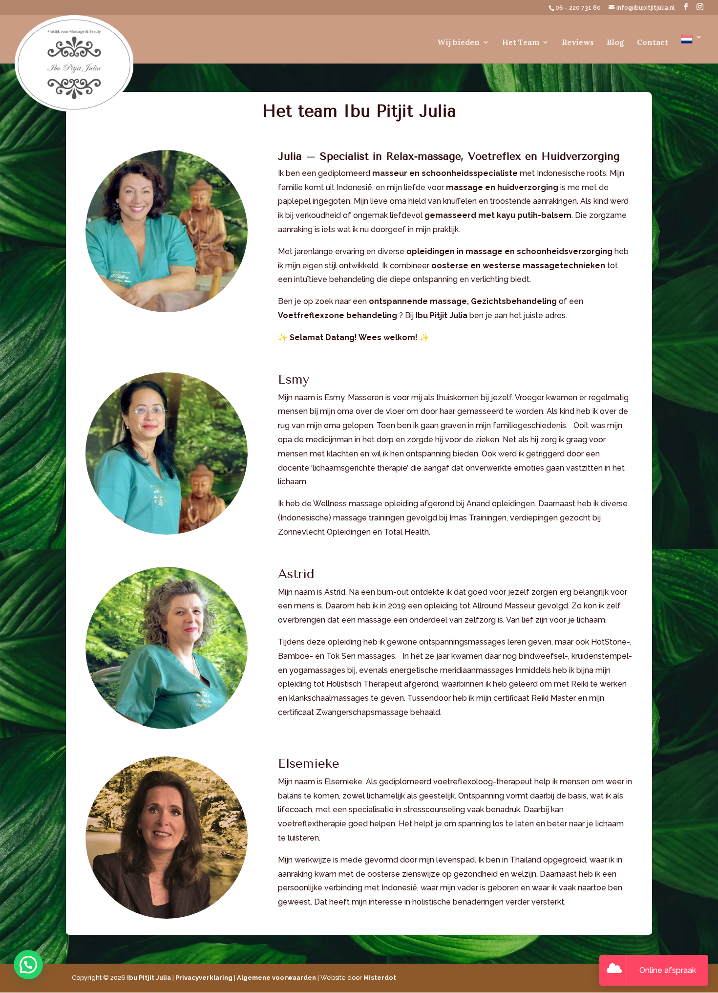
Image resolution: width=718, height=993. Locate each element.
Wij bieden (458, 43)
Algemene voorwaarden (276, 977)
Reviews (578, 43)
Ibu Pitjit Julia (149, 977)
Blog (615, 43)
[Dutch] (691, 48)
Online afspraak (667, 970)
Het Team (520, 43)
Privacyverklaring (203, 977)
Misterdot (379, 977)
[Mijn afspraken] (617, 970)
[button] (28, 964)
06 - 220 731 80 (578, 7)
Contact (652, 43)
